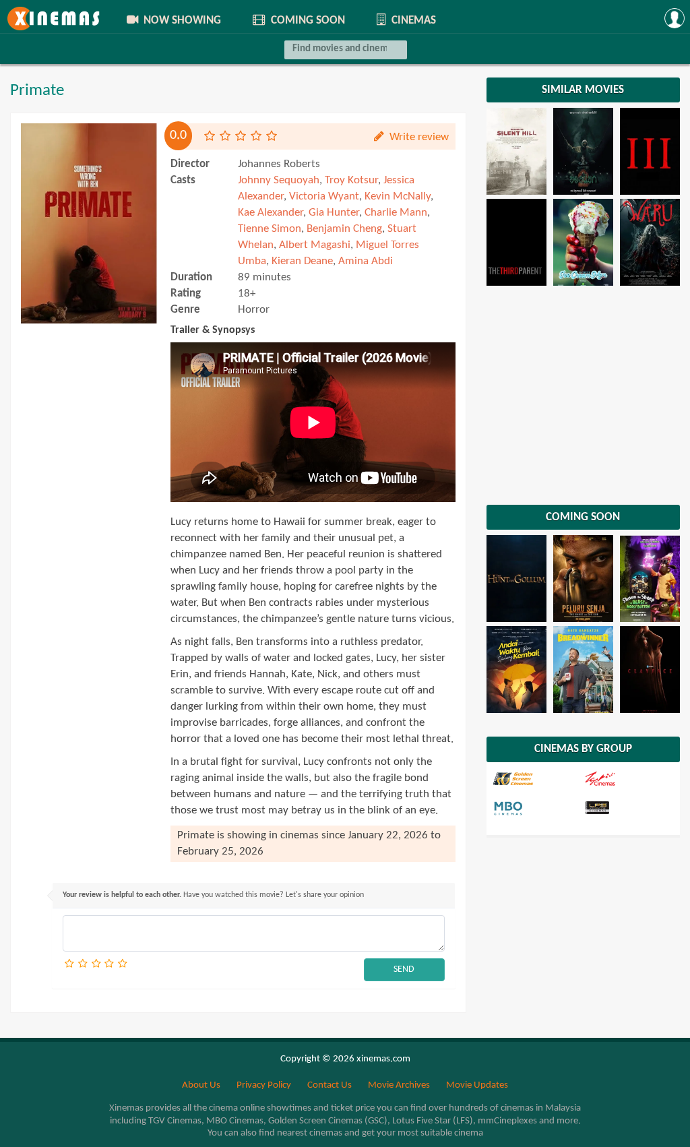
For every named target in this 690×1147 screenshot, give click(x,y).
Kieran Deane (302, 261)
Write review (418, 137)
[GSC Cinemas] (537, 779)
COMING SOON (306, 20)
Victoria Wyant (324, 196)
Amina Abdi (365, 261)
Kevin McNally (398, 196)
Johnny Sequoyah (278, 180)
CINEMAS (412, 20)
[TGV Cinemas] (628, 779)
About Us (201, 1085)
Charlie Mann (396, 212)
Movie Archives (399, 1085)
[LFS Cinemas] (628, 809)
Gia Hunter (334, 212)
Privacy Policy (264, 1085)
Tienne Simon (269, 229)
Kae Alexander (270, 212)
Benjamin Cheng (344, 229)
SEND (404, 969)
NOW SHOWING (181, 20)
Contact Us (329, 1085)
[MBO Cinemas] (537, 809)
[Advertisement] (89, 562)
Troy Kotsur (351, 180)
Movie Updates (477, 1085)
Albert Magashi (314, 245)
